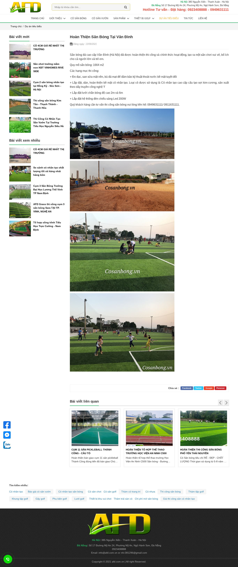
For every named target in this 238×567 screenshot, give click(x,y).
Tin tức (188, 18)
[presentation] (220, 403)
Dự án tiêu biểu (169, 18)
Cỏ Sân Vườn (100, 18)
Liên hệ (202, 18)
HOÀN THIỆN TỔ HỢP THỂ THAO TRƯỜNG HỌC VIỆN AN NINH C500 (91, 451)
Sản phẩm (119, 18)
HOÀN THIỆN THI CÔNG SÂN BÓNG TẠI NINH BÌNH (203, 451)
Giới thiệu (55, 18)
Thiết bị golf (142, 18)
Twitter (198, 388)
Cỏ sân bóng (79, 18)
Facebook (186, 388)
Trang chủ (37, 18)
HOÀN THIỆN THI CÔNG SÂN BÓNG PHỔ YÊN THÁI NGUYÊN (146, 451)
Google (209, 388)
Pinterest (220, 388)
